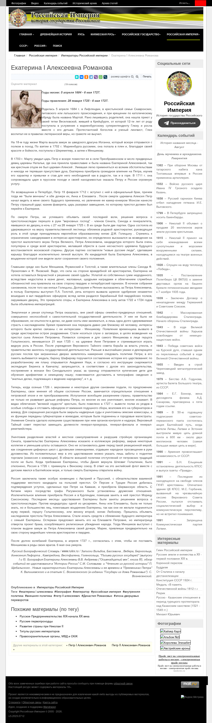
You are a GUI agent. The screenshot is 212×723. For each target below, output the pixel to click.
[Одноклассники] (86, 77)
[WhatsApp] (100, 77)
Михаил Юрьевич (168, 614)
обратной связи (123, 683)
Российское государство (140, 34)
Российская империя (182, 34)
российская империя (107, 591)
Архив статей (110, 3)
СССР (23, 46)
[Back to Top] (203, 680)
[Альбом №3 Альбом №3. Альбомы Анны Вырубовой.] (170, 636)
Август (179, 147)
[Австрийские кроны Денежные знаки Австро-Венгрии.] (175, 648)
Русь (81, 34)
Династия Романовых (97, 595)
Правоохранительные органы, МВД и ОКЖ (49, 636)
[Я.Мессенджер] (77, 77)
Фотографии (18, 3)
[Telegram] (91, 77)
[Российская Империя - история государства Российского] (55, 17)
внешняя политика (39, 595)
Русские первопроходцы (36, 621)
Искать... (184, 3)
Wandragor (49, 706)
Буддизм (162, 567)
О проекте (14, 702)
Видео (35, 3)
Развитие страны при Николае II (41, 626)
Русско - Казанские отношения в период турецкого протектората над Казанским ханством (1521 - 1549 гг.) (178, 603)
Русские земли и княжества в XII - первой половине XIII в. (179, 556)
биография (63, 591)
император (82, 591)
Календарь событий (55, 3)
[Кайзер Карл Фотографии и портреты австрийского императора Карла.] (170, 631)
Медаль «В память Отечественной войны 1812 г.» (177, 586)
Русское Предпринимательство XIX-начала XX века (54, 616)
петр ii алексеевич (67, 595)
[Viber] (96, 77)
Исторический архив (85, 3)
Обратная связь (31, 702)
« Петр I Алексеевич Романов (86, 645)
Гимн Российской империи (174, 550)
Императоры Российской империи (84, 55)
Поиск (57, 46)
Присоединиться (183, 123)
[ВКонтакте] (81, 77)
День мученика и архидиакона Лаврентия (179, 156)
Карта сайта (50, 702)
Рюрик (160, 593)
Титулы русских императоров (39, 631)
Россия (39, 46)
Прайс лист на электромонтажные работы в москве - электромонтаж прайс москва (179, 666)
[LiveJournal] (105, 77)
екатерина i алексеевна (37, 591)
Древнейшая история (56, 34)
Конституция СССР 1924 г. (174, 580)
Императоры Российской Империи (60, 587)
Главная (26, 34)
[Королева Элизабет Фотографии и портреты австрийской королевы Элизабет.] (175, 642)
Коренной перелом (169, 563)
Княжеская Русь (102, 34)
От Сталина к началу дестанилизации (170, 573)
